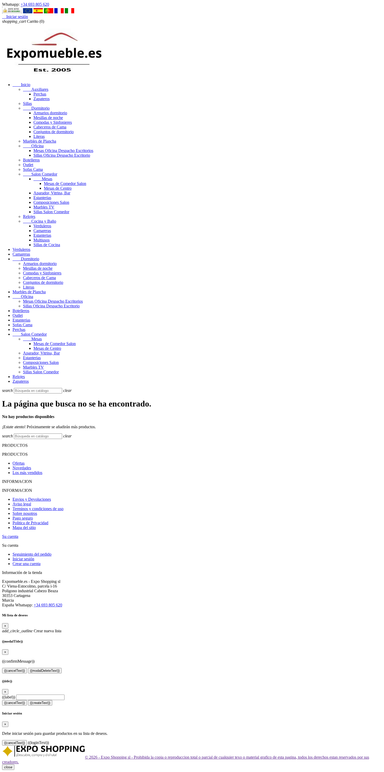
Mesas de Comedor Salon (65, 183)
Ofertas (19, 463)
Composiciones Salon (51, 202)
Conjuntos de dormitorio (53, 131)
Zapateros (41, 99)
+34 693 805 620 (35, 4)
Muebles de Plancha (39, 141)
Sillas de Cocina (46, 245)
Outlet (28, 164)
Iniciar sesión (23, 559)
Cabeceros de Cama (49, 127)
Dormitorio (36, 108)
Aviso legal (22, 504)
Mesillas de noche (48, 117)
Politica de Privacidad (30, 523)
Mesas (42, 179)
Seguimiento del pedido (32, 554)
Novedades (22, 468)
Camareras (42, 230)
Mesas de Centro (58, 188)
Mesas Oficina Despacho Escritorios (63, 150)
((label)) (8, 697)
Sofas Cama (33, 169)
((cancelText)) (14, 671)
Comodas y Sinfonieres (52, 122)
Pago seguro (23, 518)
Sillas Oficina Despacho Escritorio (61, 155)
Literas (39, 136)
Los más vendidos (27, 472)
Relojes (29, 216)
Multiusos (41, 240)
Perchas (39, 94)
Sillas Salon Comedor (51, 212)
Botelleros (31, 160)
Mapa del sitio (24, 527)
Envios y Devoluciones (32, 499)
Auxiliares (35, 89)
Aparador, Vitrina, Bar (51, 193)
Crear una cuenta (26, 563)
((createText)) (40, 703)
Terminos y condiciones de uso (38, 508)
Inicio (21, 84)
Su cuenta (10, 536)
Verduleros (42, 226)
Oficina (33, 146)
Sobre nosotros (25, 513)
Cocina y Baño (39, 221)
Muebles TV (43, 207)
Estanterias (42, 197)
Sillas (27, 103)
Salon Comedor (40, 174)
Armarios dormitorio (50, 113)
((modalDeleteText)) (45, 671)
